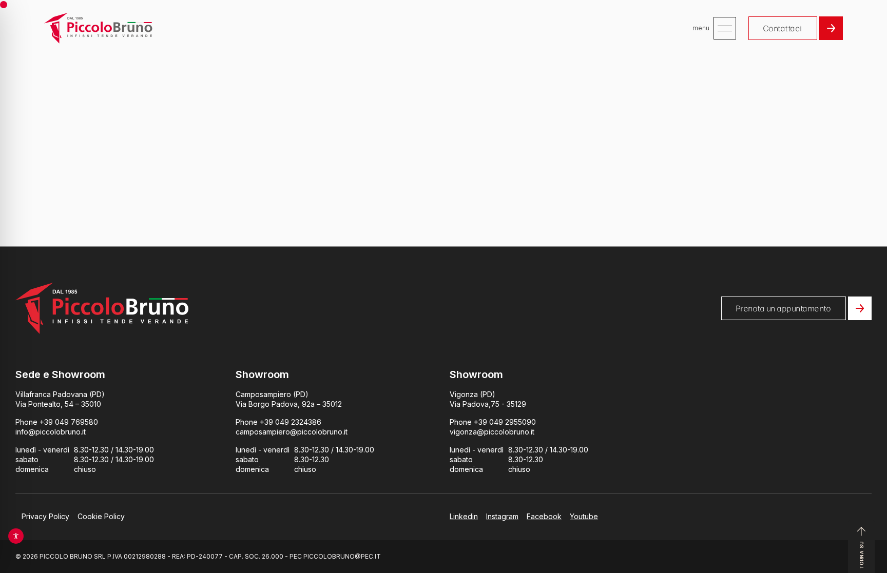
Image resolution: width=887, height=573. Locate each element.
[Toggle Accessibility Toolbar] (16, 536)
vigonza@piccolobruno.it (492, 431)
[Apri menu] (725, 28)
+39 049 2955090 (505, 422)
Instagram (502, 516)
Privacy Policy (45, 516)
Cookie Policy (101, 516)
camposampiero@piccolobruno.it (292, 431)
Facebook (544, 516)
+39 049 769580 (69, 422)
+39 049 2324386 (290, 422)
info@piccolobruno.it (50, 431)
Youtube (584, 516)
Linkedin (464, 516)
